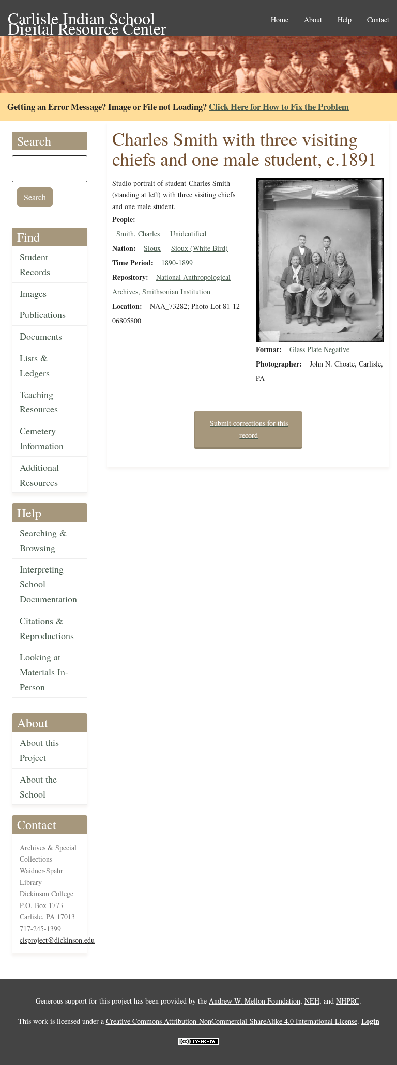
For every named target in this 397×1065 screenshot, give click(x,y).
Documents (41, 336)
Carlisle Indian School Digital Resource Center (87, 19)
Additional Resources (39, 474)
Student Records (35, 264)
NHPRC (347, 1001)
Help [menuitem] (345, 19)
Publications (43, 314)
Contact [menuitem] (378, 19)
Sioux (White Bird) (199, 248)
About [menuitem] (313, 19)
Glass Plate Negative (319, 349)
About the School (38, 786)
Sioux (152, 248)
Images (33, 293)
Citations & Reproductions (47, 628)
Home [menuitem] (279, 19)
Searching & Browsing (43, 540)
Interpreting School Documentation (48, 584)
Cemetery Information (42, 438)
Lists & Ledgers (35, 365)
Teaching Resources (39, 402)
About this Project (39, 750)
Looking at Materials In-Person (44, 671)
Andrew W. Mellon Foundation (254, 1001)
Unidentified (188, 234)
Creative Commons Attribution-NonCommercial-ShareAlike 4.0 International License (231, 1021)
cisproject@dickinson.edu (57, 940)
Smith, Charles (138, 234)
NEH (311, 1001)
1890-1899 (177, 262)
